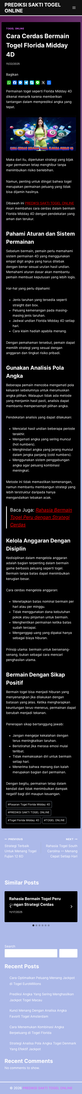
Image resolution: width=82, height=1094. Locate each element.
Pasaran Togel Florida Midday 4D (29, 804)
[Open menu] (73, 8)
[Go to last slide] (11, 906)
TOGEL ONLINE (15, 28)
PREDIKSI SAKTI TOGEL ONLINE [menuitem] (49, 203)
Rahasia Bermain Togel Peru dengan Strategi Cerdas (41, 517)
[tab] (33, 925)
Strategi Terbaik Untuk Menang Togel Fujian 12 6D (20, 848)
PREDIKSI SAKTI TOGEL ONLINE (28, 812)
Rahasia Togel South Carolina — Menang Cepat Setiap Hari (61, 848)
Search (10, 946)
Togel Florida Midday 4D (23, 820)
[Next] (71, 906)
